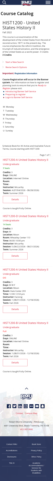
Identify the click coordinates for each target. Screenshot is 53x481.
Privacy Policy (36, 450)
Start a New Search (15, 62)
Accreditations (11, 450)
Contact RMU (11, 444)
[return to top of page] (26, 393)
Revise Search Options (16, 67)
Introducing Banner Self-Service (20, 91)
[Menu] (48, 3)
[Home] (26, 5)
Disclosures (11, 457)
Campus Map (31, 413)
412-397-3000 (26, 429)
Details (15, 199)
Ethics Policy (36, 457)
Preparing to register (15, 94)
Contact (19, 413)
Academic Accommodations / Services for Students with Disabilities (36, 468)
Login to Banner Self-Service (18, 97)
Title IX (11, 463)
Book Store (36, 444)
